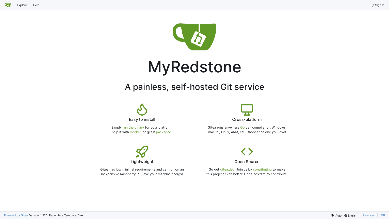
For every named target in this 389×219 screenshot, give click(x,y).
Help (36, 5)
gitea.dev (227, 169)
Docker (135, 132)
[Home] (7, 5)
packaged (163, 132)
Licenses (369, 215)
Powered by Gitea (16, 215)
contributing (262, 169)
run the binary (133, 127)
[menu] (336, 215)
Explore (22, 5)
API (382, 215)
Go (242, 127)
